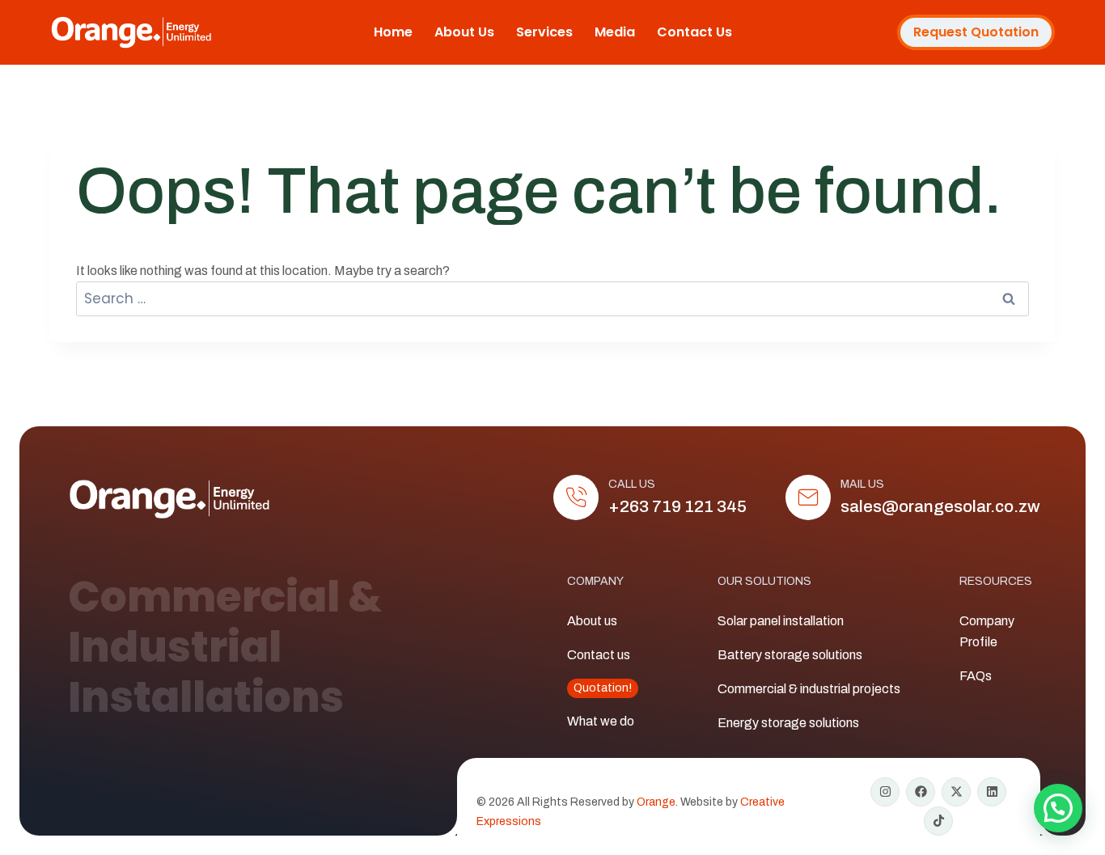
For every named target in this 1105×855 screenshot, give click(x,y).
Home (393, 32)
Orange (656, 802)
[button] (1058, 808)
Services (544, 32)
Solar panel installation (781, 621)
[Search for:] (552, 299)
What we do (600, 721)
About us (592, 621)
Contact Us (694, 32)
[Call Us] (576, 497)
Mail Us (862, 484)
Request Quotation (976, 32)
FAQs (975, 676)
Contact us (598, 655)
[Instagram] (885, 791)
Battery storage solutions (790, 655)
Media (615, 32)
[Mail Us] (808, 497)
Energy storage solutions (788, 723)
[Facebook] (920, 791)
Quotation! (603, 688)
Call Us (631, 484)
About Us (464, 32)
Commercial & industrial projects (809, 689)
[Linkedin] (991, 791)
